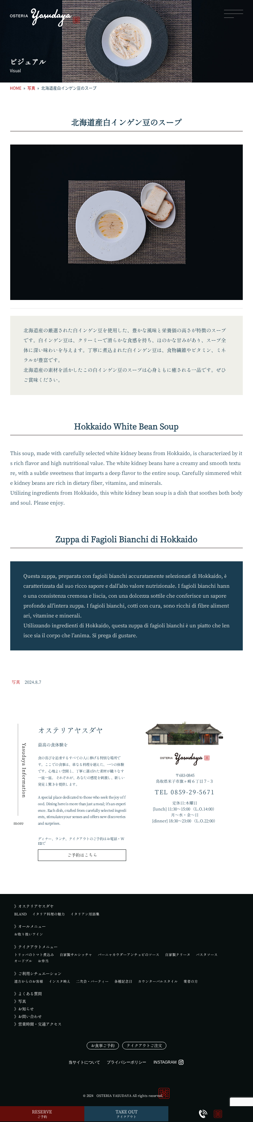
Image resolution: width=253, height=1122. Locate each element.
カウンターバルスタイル (158, 981)
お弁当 (43, 961)
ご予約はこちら (82, 855)
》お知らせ (24, 1009)
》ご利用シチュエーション (38, 973)
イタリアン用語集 (84, 914)
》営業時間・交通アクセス (38, 1024)
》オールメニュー (30, 926)
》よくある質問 (28, 994)
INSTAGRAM (165, 1062)
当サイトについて (84, 1062)
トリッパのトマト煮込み (34, 954)
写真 (16, 682)
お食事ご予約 (103, 1045)
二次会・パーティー (92, 981)
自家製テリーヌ (177, 954)
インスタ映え (59, 981)
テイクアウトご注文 (144, 1045)
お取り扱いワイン (28, 934)
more (19, 823)
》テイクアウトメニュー (36, 947)
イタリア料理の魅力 (48, 914)
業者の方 (190, 981)
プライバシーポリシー (126, 1062)
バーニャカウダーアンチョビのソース (128, 954)
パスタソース (207, 954)
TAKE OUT (126, 1114)
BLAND (20, 914)
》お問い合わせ (28, 1016)
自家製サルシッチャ (76, 954)
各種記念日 (123, 981)
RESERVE (42, 1114)
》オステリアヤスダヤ (34, 906)
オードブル (23, 961)
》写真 (20, 1001)
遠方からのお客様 (28, 981)
